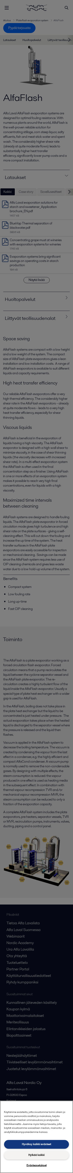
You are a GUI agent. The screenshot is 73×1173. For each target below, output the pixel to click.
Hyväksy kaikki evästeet (36, 1144)
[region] (36, 1137)
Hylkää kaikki (36, 1155)
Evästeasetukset (37, 1165)
